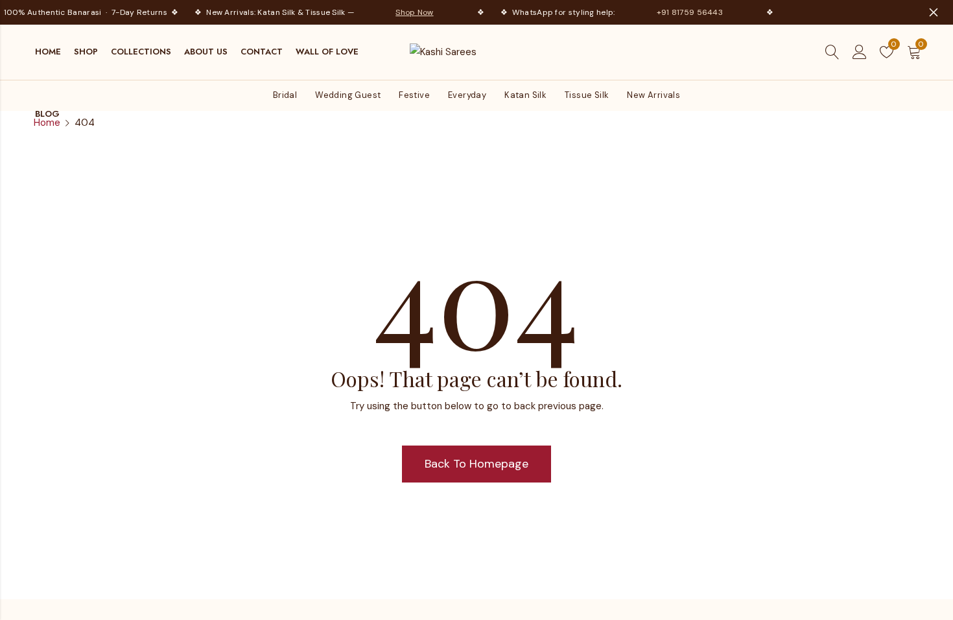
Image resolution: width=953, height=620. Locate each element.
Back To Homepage (476, 463)
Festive (414, 95)
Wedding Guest (348, 95)
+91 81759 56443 (686, 12)
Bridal (285, 95)
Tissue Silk (587, 95)
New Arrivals (653, 95)
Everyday (467, 95)
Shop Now (411, 12)
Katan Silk (525, 95)
